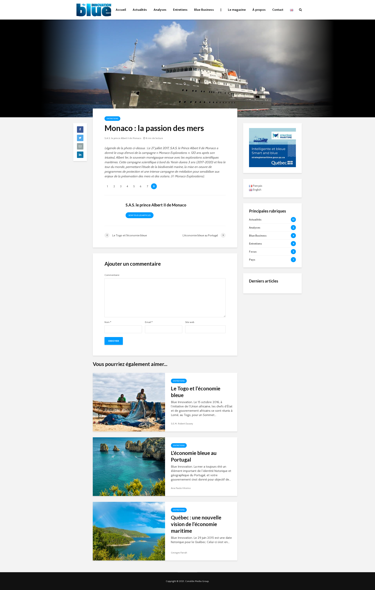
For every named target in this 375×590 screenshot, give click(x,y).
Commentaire (111, 275)
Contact (277, 10)
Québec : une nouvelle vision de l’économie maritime (196, 524)
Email (149, 322)
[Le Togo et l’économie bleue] (129, 402)
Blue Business (204, 10)
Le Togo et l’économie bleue (195, 391)
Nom (107, 322)
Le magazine (237, 10)
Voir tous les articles (140, 215)
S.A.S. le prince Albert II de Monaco (122, 138)
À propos (259, 10)
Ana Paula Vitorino (181, 488)
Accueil (121, 10)
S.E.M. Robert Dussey (182, 423)
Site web (189, 322)
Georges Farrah (179, 552)
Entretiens (180, 10)
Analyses (160, 10)
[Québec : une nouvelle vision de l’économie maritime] (129, 531)
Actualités (140, 10)
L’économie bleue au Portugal (194, 456)
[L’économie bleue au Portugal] (129, 466)
